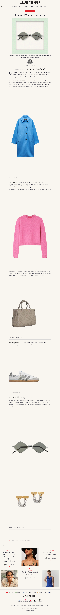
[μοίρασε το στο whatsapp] (33, 69)
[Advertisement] (30, 97)
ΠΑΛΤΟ (24, 540)
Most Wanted (15, 540)
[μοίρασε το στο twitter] (30, 69)
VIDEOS (46, 6)
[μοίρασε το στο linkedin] (38, 69)
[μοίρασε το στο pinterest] (41, 69)
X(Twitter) (40, 601)
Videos (52, 592)
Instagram (25, 601)
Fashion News (51, 550)
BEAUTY (21, 6)
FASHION (14, 6)
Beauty (19, 592)
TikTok (35, 601)
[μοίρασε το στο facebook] (28, 69)
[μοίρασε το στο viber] (36, 69)
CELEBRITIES (9, 550)
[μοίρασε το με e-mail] (44, 69)
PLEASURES (39, 6)
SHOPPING (21, 540)
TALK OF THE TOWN (29, 6)
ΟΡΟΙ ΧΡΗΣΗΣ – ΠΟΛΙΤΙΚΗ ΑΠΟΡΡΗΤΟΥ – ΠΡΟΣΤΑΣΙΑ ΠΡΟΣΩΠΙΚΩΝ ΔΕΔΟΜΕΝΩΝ (27, 605)
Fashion (11, 592)
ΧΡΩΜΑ (28, 540)
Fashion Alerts (30, 570)
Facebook (20, 601)
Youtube (30, 601)
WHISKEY (32, 610)
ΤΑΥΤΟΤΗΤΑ (46, 605)
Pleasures (43, 592)
